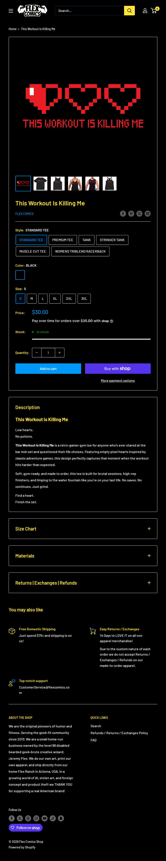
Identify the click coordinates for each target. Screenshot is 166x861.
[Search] (129, 10)
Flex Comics (24, 214)
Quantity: (22, 352)
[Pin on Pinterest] (131, 213)
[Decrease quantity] (36, 352)
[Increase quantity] (59, 352)
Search (96, 726)
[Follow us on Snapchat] (61, 818)
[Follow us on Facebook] (12, 818)
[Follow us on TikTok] (53, 818)
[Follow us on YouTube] (45, 818)
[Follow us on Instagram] (36, 818)
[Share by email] (148, 213)
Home (13, 29)
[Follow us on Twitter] (20, 818)
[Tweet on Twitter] (139, 213)
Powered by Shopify (22, 847)
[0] (153, 10)
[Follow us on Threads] (28, 818)
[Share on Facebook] (123, 213)
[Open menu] (11, 11)
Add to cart (48, 368)
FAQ (93, 740)
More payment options (118, 380)
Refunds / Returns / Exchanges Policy (119, 733)
